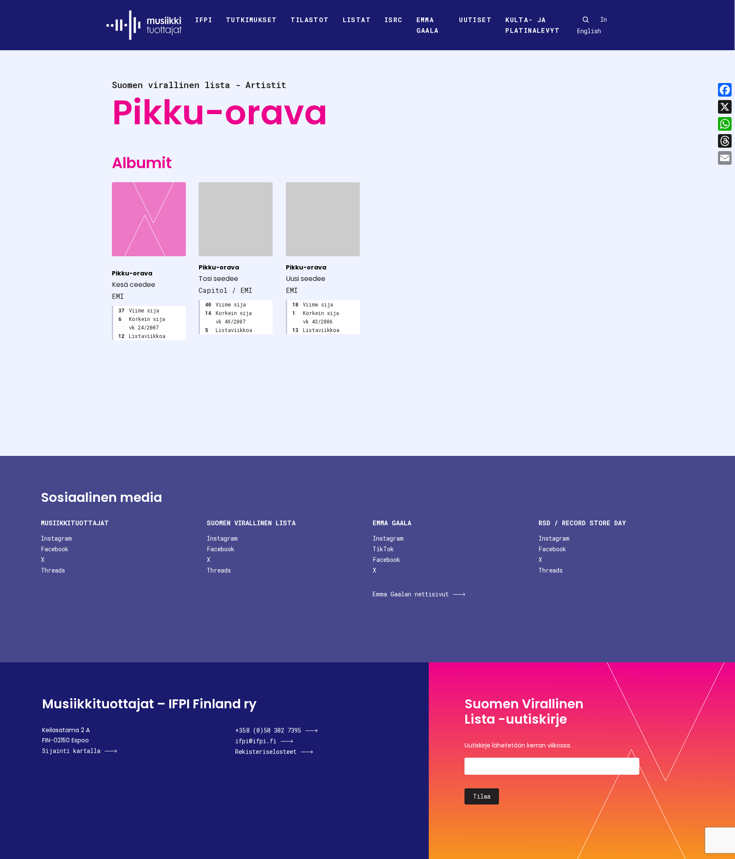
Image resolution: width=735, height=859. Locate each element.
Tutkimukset (251, 19)
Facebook (54, 549)
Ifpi (203, 19)
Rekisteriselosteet (265, 751)
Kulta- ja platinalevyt (532, 25)
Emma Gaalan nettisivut (411, 594)
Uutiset (475, 19)
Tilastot (310, 19)
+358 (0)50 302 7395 (268, 730)
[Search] (585, 20)
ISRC (394, 19)
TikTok (383, 549)
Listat (357, 19)
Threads (53, 570)
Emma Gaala (427, 25)
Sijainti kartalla (71, 751)
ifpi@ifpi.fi (255, 741)
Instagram (56, 538)
